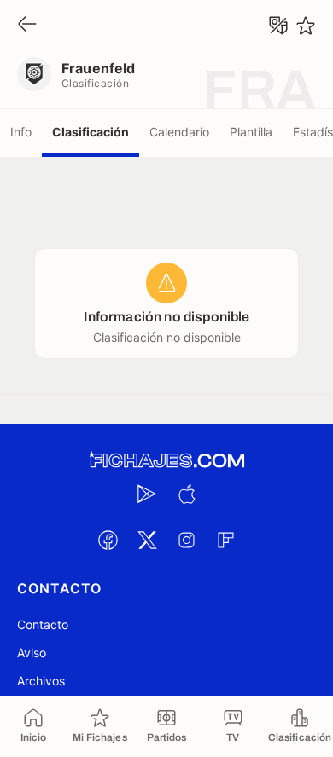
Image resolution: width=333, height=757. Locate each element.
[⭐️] (305, 25)
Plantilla (251, 131)
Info (21, 131)
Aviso (31, 652)
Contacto (42, 624)
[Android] (147, 493)
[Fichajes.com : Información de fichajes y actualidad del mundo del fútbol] (166, 461)
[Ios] (186, 493)
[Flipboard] (225, 539)
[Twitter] (147, 539)
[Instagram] (186, 539)
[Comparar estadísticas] (278, 25)
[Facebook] (107, 539)
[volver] (27, 25)
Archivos (41, 680)
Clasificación (90, 131)
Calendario (179, 131)
